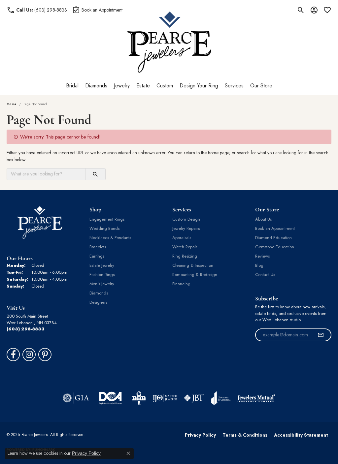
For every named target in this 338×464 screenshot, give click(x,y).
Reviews (262, 256)
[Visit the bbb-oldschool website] (139, 398)
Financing (181, 284)
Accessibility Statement (301, 435)
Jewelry (122, 85)
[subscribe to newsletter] (320, 335)
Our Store (261, 85)
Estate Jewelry (101, 265)
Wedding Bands (104, 228)
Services (234, 85)
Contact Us (265, 274)
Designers (98, 302)
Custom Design (186, 219)
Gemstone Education (274, 247)
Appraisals (181, 237)
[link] (37, 9)
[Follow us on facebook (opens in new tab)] (13, 354)
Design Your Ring (199, 85)
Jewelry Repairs (186, 228)
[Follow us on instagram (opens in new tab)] (29, 354)
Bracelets (97, 247)
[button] (301, 9)
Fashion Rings (102, 274)
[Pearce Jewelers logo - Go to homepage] (169, 42)
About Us (263, 219)
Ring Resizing (184, 256)
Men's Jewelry (101, 284)
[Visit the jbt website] (194, 398)
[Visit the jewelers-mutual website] (256, 398)
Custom (164, 85)
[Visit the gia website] (76, 398)
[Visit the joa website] (220, 398)
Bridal (72, 85)
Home (12, 104)
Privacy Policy (200, 435)
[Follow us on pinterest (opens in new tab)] (44, 354)
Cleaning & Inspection (192, 265)
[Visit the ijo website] (164, 398)
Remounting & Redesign (194, 274)
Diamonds (96, 85)
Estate (143, 85)
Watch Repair (184, 247)
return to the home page (206, 152)
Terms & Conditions (244, 435)
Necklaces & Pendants (110, 237)
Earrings (96, 256)
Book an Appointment (275, 228)
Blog (259, 265)
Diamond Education (273, 237)
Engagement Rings (106, 219)
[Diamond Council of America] (110, 398)
